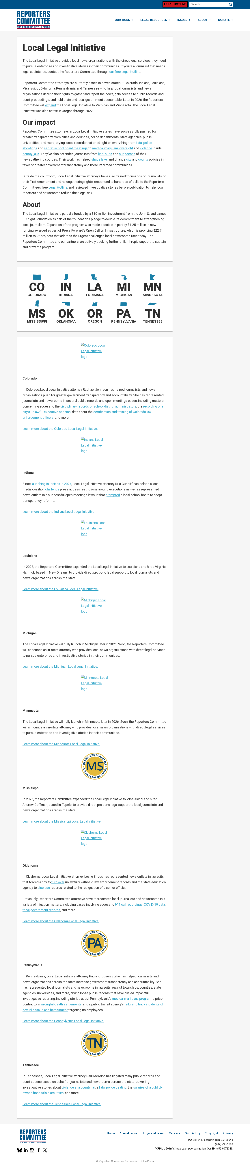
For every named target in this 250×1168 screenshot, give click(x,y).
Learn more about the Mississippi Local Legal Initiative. (62, 821)
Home (111, 1133)
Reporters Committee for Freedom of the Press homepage (33, 20)
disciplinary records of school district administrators (98, 406)
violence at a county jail (78, 1087)
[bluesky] (19, 1150)
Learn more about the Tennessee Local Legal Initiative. (62, 1104)
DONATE (224, 20)
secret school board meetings (66, 148)
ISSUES (182, 20)
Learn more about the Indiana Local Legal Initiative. (59, 512)
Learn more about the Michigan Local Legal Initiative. (60, 666)
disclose (44, 888)
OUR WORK (122, 20)
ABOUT (203, 20)
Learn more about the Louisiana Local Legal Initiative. (60, 589)
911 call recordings (129, 904)
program (145, 998)
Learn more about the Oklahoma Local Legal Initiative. (61, 921)
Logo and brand (153, 1133)
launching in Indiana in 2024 (51, 484)
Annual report (129, 1133)
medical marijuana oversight (112, 148)
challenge (52, 489)
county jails (31, 154)
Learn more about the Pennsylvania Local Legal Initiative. (63, 1021)
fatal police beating (112, 1087)
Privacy (228, 1133)
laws (104, 159)
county (143, 159)
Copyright (211, 1133)
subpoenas (127, 154)
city (128, 159)
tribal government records (41, 910)
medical (118, 998)
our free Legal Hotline (124, 72)
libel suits (105, 154)
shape (95, 159)
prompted (113, 495)
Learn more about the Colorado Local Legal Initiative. (60, 429)
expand (50, 105)
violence (146, 148)
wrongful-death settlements (61, 1004)
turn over (57, 882)
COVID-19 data (154, 904)
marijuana (131, 998)
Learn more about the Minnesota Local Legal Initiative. (61, 744)
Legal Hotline (175, 4)
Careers (174, 1133)
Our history (192, 1133)
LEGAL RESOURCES (153, 20)
